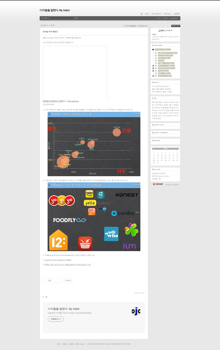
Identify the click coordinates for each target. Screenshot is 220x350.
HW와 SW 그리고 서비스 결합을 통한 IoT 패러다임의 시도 (68, 265)
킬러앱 (158, 118)
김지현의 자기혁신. (159, 173)
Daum (108, 344)
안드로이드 (156, 107)
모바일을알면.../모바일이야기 (137, 26)
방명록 (177, 14)
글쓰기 (83, 344)
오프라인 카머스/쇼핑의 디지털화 (58, 260)
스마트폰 (168, 116)
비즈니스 (160, 116)
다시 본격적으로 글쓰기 (160, 86)
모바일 (154, 116)
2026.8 (165, 148)
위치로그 (167, 14)
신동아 (172, 102)
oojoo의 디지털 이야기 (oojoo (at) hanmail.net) (69, 313)
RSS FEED (178, 26)
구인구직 (162, 110)
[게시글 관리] (58, 280)
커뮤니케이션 (174, 113)
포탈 (171, 110)
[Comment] (46, 297)
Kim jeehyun (73, 101)
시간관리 (166, 102)
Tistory (127, 344)
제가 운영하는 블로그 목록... (162, 92)
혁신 (155, 113)
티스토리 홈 (157, 184)
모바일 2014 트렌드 (50, 32)
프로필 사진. (156, 179)
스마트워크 (158, 105)
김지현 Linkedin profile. (160, 176)
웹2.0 (171, 105)
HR (153, 102)
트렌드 (165, 105)
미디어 (174, 116)
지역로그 (65, 344)
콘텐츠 (176, 105)
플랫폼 (165, 107)
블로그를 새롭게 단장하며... (162, 89)
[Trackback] (44, 297)
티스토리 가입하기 (172, 184)
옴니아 (174, 107)
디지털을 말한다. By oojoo (55, 10)
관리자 (77, 344)
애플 (167, 110)
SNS (169, 107)
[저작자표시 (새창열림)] (75, 280)
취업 (160, 102)
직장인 (160, 113)
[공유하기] (54, 280)
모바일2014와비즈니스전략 (53, 101)
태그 (147, 14)
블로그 (165, 113)
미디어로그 (156, 14)
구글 (156, 102)
